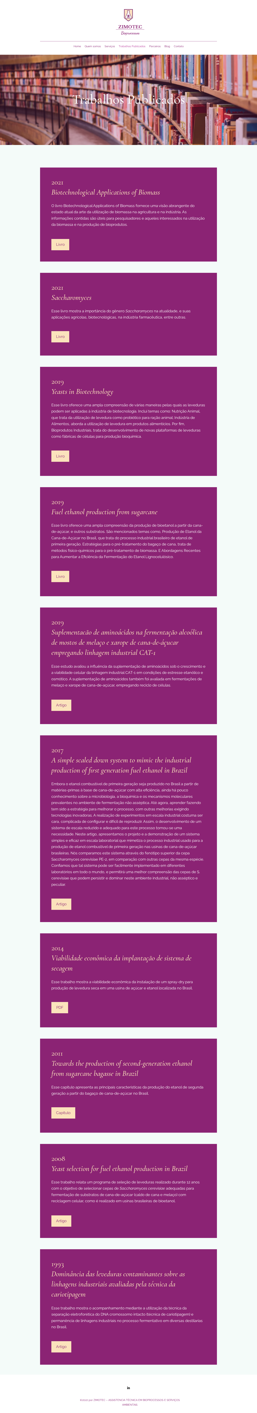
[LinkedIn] (128, 1388)
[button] (59, 1007)
